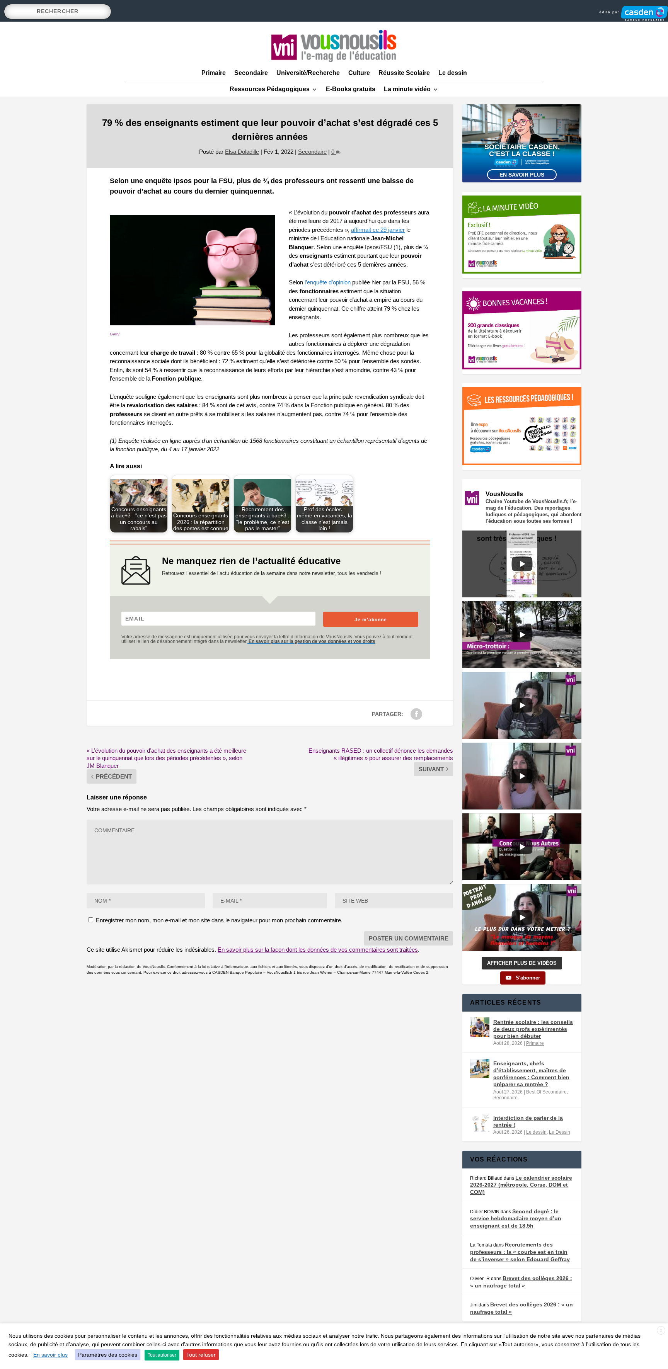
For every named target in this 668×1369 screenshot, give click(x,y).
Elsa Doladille (242, 151)
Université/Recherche (308, 73)
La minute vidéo (407, 89)
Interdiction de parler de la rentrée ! (528, 1121)
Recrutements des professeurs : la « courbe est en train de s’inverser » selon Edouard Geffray (520, 1251)
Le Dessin (559, 1132)
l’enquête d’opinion (328, 282)
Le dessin (452, 73)
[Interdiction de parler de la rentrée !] (479, 1123)
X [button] (661, 1330)
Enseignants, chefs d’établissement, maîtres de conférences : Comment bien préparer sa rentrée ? (531, 1074)
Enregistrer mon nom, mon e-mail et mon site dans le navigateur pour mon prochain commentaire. (219, 920)
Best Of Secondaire (546, 1092)
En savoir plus (521, 175)
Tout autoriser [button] (162, 1355)
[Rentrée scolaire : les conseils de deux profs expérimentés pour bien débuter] (479, 1027)
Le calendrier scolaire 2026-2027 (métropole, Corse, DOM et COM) (521, 1185)
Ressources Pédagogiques (270, 89)
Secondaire (251, 73)
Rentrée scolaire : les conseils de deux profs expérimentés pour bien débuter (533, 1029)
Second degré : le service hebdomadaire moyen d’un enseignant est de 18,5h (515, 1218)
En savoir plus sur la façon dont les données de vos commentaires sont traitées (318, 949)
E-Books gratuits (350, 89)
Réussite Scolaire (404, 73)
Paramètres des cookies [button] (107, 1355)
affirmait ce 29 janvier (378, 229)
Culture (359, 73)
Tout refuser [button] (201, 1355)
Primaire (213, 73)
